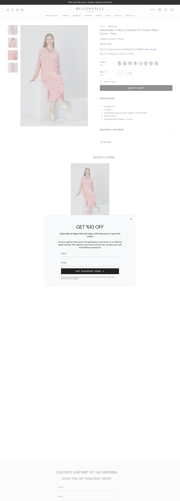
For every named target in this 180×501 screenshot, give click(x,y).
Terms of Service (67, 279)
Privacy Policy (106, 277)
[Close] (131, 219)
